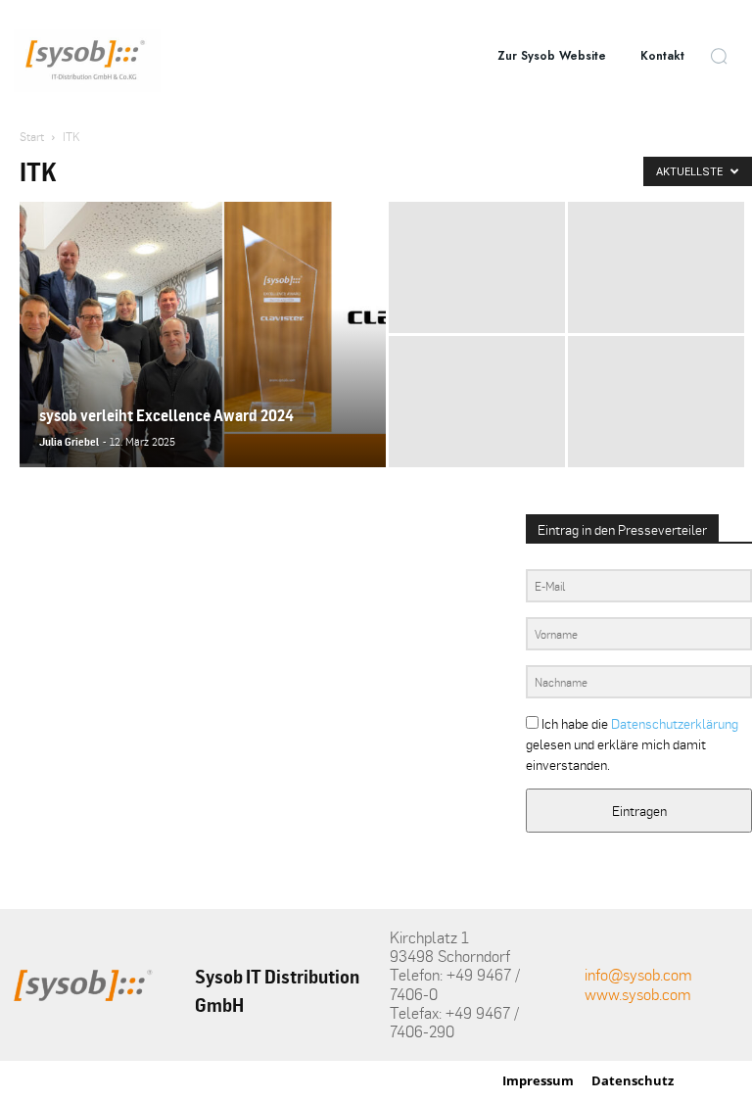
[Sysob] (87, 60)
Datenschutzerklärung (674, 723)
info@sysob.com (638, 974)
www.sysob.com (638, 994)
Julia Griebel (69, 442)
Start (32, 136)
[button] (718, 55)
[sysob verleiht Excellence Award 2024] (203, 360)
